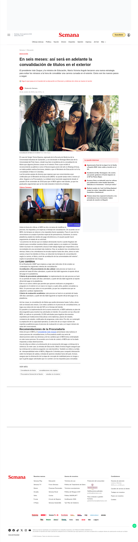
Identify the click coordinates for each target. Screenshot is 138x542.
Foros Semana (53, 484)
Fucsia (36, 499)
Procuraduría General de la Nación (32, 374)
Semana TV (37, 484)
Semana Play (38, 481)
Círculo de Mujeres (55, 499)
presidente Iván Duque (47, 332)
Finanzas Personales (55, 488)
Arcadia (36, 492)
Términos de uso (70, 481)
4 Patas (36, 503)
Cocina (51, 495)
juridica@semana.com (94, 493)
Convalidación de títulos (28, 370)
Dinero (36, 488)
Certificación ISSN (70, 499)
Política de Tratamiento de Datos (75, 484)
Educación (30, 50)
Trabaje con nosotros (118, 492)
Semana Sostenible (55, 503)
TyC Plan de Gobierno (72, 503)
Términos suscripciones (72, 488)
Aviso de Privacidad (16, 535)
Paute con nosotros (117, 496)
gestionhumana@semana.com (97, 501)
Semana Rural (53, 492)
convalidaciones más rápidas (48, 370)
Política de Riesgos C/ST (72, 492)
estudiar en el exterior (53, 374)
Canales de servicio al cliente (120, 488)
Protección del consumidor (95, 481)
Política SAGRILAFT (71, 495)
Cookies (113, 499)
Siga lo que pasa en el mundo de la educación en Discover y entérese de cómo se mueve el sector (57, 81)
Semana (22, 50)
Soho (35, 495)
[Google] (9, 530)
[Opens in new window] (13, 530)
